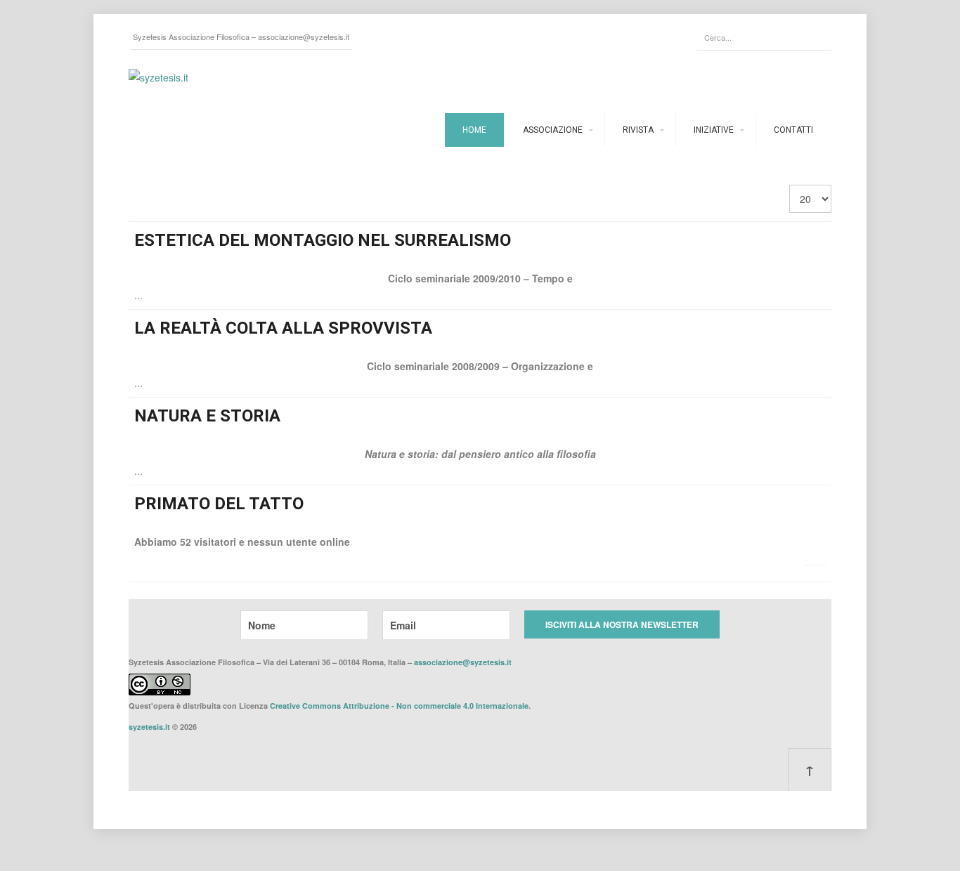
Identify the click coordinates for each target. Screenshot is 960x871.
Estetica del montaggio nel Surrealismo (322, 240)
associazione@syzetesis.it (303, 36)
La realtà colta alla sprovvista (283, 328)
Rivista (638, 130)
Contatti (793, 130)
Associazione (553, 130)
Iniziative (714, 130)
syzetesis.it (149, 726)
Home (474, 130)
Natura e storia (207, 416)
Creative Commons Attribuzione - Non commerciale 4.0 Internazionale (399, 705)
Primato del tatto (219, 503)
